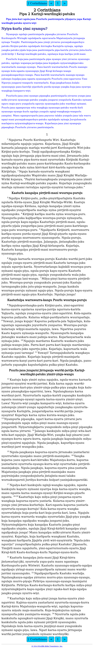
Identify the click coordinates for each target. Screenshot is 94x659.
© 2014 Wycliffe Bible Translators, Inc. (47, 646)
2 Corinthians (37, 3)
